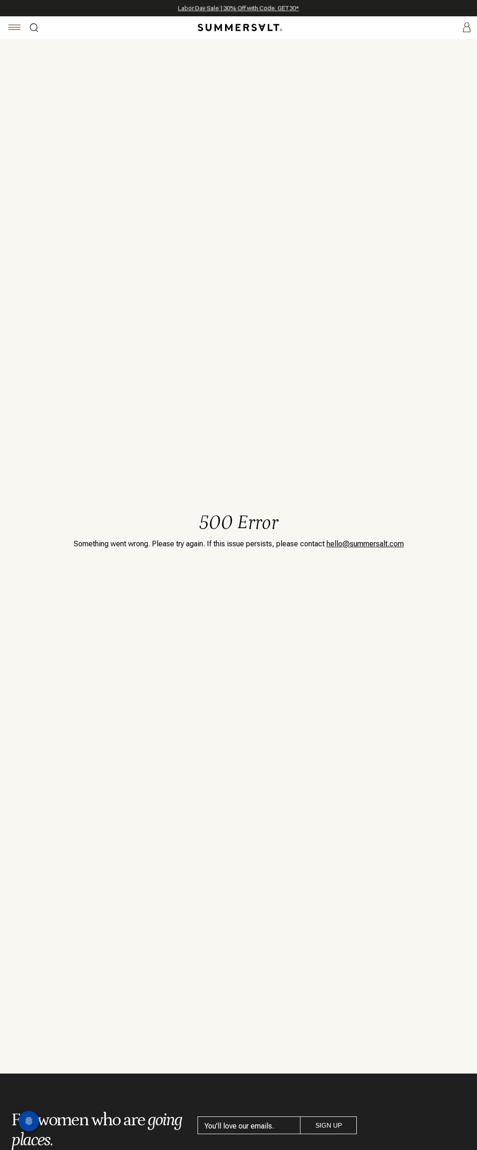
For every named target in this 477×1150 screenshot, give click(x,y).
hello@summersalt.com (365, 543)
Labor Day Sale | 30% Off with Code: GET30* (238, 8)
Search (34, 28)
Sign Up (328, 1125)
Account (466, 28)
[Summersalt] (238, 27)
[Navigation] (14, 28)
